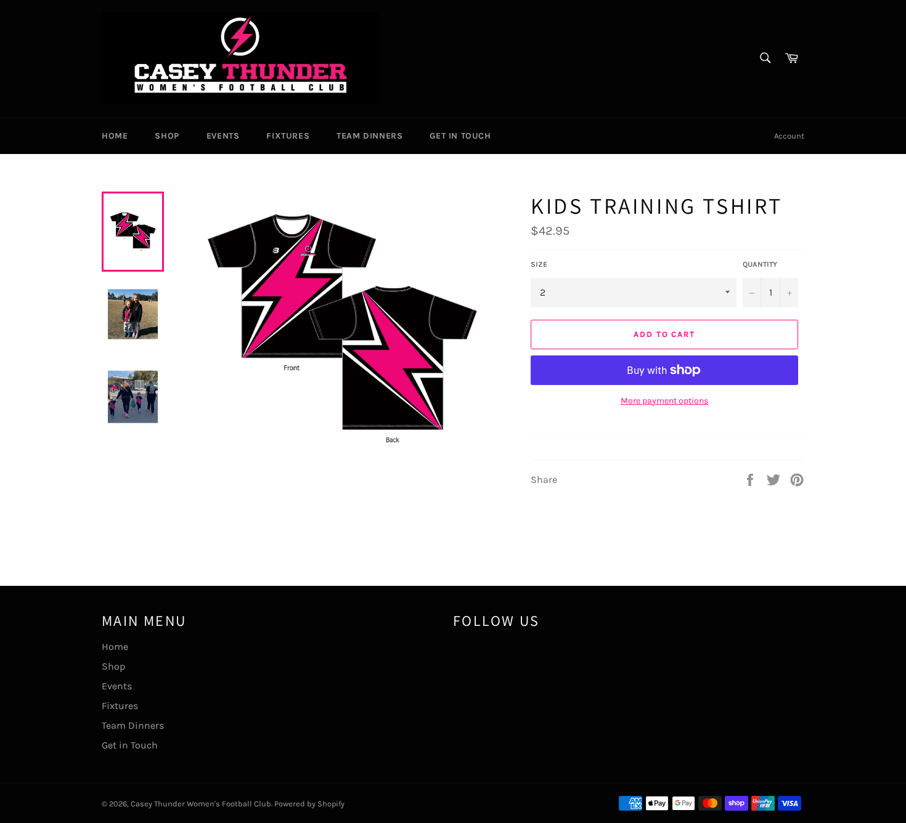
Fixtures (287, 136)
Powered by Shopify (309, 803)
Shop (167, 136)
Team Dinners (369, 136)
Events (223, 136)
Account (789, 135)
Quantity (760, 264)
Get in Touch (460, 136)
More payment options (664, 400)
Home (115, 136)
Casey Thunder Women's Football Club (201, 803)
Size (539, 264)
